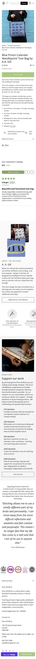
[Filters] (27, 172)
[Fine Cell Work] (11, 3)
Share (7, 145)
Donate (24, 3)
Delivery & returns (8, 139)
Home (4, 45)
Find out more (18, 474)
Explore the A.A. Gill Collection (18, 300)
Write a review (13, 172)
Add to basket (27, 654)
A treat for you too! (14, 45)
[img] (32, 65)
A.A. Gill (12, 126)
